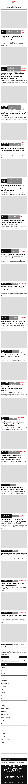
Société (11, 107)
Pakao (16, 33)
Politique (12, 145)
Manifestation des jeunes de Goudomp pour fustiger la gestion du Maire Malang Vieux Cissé (13, 423)
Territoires (10, 33)
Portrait (3, 736)
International (4, 714)
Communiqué (4, 670)
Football (3, 705)
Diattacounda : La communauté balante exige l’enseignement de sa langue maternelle (13, 388)
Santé (2, 742)
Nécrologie (3, 724)
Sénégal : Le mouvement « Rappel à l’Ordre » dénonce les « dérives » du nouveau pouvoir (12, 150)
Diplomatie (4, 680)
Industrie (3, 711)
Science (3, 745)
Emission (3, 695)
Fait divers (12, 216)
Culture (3, 677)
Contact (21, 777)
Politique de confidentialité (14, 776)
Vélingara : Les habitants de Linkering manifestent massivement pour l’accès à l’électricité (13, 113)
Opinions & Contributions (8, 727)
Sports (2, 752)
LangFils (23, 218)
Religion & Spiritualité (7, 739)
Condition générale (10, 777)
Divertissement (5, 683)
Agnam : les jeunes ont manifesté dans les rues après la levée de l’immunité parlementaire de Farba (13, 256)
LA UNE (16, 31)
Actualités (10, 31)
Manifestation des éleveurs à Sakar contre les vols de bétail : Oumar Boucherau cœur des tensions (12, 457)
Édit (2, 689)
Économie (11, 67)
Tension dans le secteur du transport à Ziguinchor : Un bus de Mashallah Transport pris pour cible (13, 222)
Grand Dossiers (5, 708)
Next (15, 657)
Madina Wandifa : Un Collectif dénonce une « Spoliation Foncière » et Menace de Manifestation (14, 288)
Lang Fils (21, 485)
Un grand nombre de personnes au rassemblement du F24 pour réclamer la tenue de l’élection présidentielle (14, 521)
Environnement (5, 699)
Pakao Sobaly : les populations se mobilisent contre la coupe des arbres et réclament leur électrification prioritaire (14, 38)
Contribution (4, 674)
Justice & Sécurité (5, 717)
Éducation (13, 384)
